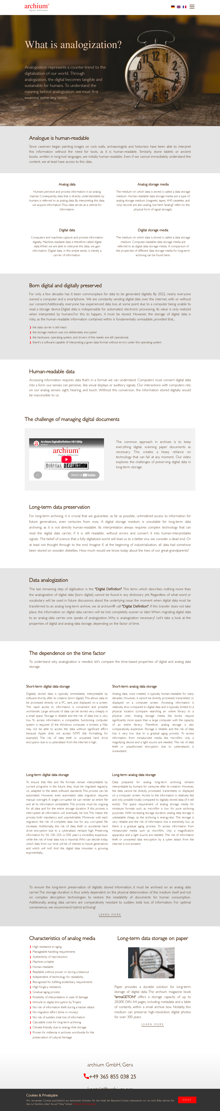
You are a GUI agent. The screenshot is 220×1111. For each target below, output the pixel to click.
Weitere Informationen (84, 1104)
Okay (187, 1099)
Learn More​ (110, 914)
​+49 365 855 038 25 (112, 1077)
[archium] (37, 7)
